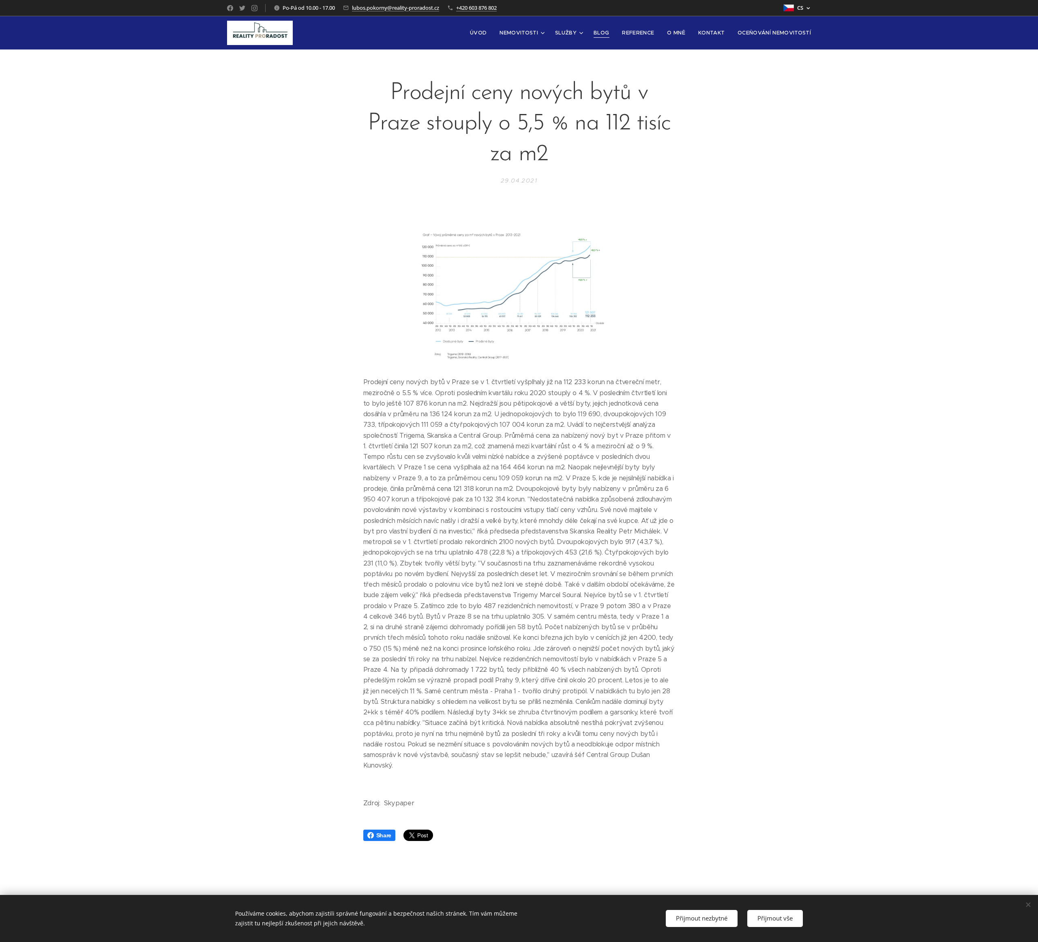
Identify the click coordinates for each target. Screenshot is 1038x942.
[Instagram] (254, 8)
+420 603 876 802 (476, 7)
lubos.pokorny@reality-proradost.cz (395, 7)
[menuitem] (480, 33)
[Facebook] (230, 8)
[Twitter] (242, 8)
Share (383, 835)
